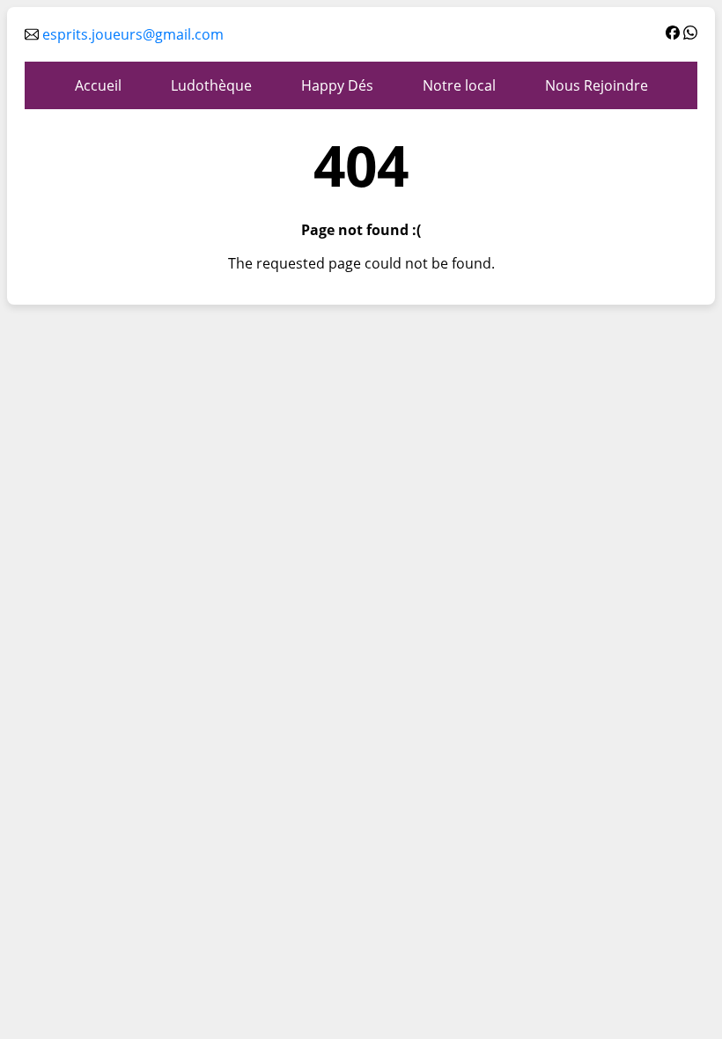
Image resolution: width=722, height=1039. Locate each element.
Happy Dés (337, 85)
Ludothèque (211, 85)
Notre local (459, 85)
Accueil (98, 85)
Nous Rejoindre (596, 85)
